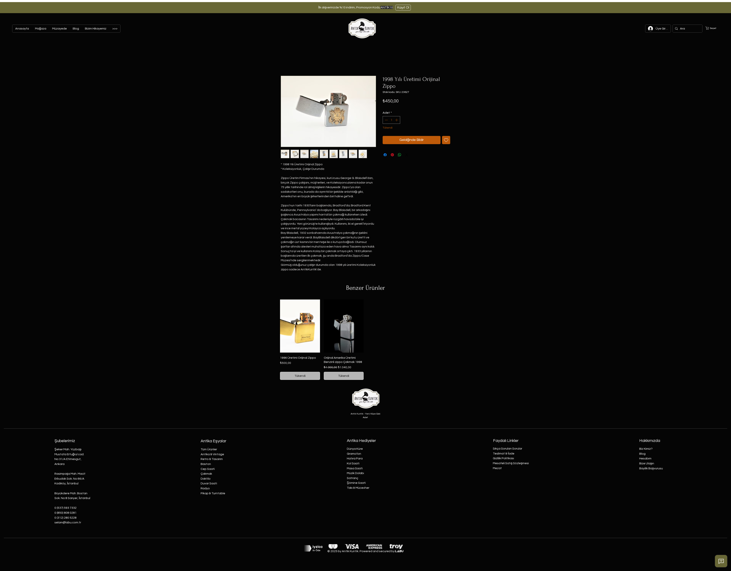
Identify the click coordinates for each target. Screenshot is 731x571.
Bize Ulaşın (646, 463)
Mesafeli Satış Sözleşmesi (511, 463)
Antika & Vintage (212, 454)
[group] (365, 339)
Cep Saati (208, 468)
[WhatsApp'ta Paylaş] (399, 155)
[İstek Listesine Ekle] (446, 140)
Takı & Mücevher (358, 487)
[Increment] (397, 120)
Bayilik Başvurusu (651, 468)
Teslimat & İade (503, 453)
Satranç (352, 478)
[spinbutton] (391, 120)
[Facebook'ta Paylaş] (385, 155)
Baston (206, 464)
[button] (713, 28)
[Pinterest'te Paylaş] (392, 155)
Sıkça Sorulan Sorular (507, 448)
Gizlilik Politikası (503, 458)
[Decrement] (386, 120)
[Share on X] (407, 155)
